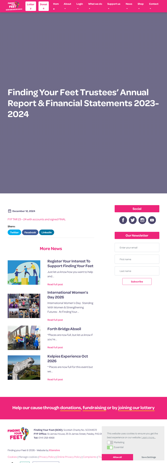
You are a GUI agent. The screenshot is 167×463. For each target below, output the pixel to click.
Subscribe (137, 281)
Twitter (14, 232)
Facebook (30, 232)
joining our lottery (136, 407)
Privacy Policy (47, 457)
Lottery (30, 6)
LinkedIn (47, 232)
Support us (113, 4)
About (67, 4)
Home (56, 6)
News (129, 4)
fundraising (94, 407)
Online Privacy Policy (69, 457)
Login (79, 4)
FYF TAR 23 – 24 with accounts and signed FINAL (37, 219)
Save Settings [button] (149, 457)
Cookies (12, 457)
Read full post (55, 284)
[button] (110, 442)
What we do (95, 4)
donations (70, 407)
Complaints (90, 457)
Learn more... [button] (149, 437)
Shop (141, 4)
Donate (43, 6)
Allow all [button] (117, 457)
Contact (153, 4)
